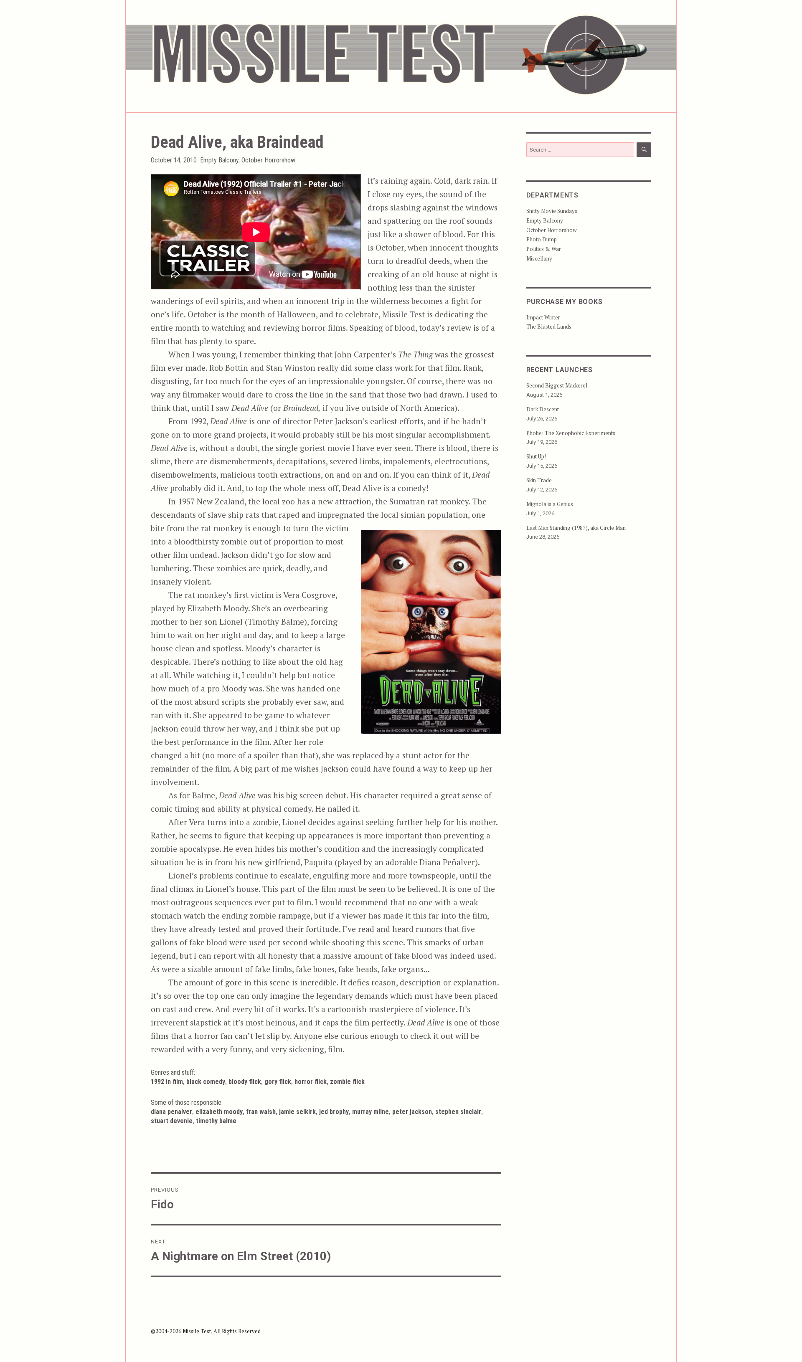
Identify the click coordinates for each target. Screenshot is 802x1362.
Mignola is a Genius (549, 504)
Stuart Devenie (172, 1121)
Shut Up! (536, 456)
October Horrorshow (268, 160)
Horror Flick (310, 1082)
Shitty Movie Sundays (551, 211)
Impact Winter (543, 317)
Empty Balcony (219, 160)
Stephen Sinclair (458, 1112)
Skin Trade (539, 480)
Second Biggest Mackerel (556, 385)
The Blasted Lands (548, 326)
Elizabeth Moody (219, 1112)
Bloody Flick (244, 1082)
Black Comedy (205, 1082)
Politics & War (543, 249)
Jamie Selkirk (297, 1112)
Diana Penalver (171, 1112)
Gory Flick (277, 1082)
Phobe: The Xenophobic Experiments (570, 433)
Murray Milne (370, 1112)
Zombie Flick (347, 1082)
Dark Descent (542, 409)
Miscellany (539, 258)
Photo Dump (541, 239)
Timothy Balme (216, 1121)
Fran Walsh (261, 1112)
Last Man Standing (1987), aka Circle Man (576, 528)
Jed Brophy (334, 1112)
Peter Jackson (412, 1112)
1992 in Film (167, 1082)
